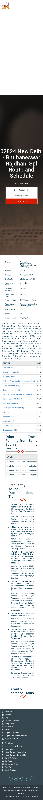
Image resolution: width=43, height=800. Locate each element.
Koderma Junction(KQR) (12, 390)
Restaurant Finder (11, 764)
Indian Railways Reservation (14, 752)
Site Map (7, 730)
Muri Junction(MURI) (11, 403)
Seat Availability (21, 190)
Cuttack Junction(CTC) (12, 426)
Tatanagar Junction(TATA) (13, 408)
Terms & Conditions (22, 796)
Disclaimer (34, 796)
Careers (7, 715)
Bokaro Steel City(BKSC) (12, 399)
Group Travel (8, 724)
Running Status (21, 196)
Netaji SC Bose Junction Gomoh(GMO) (18, 394)
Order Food (8, 743)
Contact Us (8, 727)
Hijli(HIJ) (6, 412)
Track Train (8, 749)
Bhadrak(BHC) (8, 421)
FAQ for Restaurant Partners (15, 736)
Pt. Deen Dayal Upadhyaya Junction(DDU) (19, 381)
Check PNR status (10, 758)
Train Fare (7, 767)
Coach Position (9, 770)
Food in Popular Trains (12, 746)
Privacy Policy (9, 796)
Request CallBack (10, 739)
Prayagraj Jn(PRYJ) (10, 377)
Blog (5, 718)
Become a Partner (11, 721)
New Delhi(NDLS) (9, 368)
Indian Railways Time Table (14, 755)
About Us (7, 712)
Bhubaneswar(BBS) (10, 430)
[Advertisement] (21, 21)
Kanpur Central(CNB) (11, 372)
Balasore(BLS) (8, 417)
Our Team (7, 761)
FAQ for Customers (11, 733)
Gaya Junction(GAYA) (11, 386)
